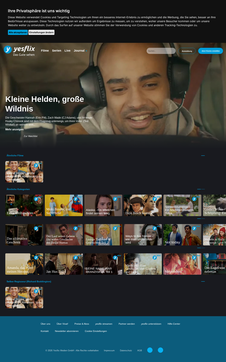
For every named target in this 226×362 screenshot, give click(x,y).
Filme (45, 50)
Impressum (109, 350)
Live (67, 50)
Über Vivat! (62, 323)
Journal (79, 50)
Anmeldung (187, 51)
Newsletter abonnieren (67, 331)
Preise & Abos (81, 323)
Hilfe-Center (174, 323)
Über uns (45, 323)
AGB (139, 350)
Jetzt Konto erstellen (211, 51)
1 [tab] (203, 155)
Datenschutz (126, 350)
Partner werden (127, 323)
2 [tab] (203, 218)
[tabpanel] (24, 171)
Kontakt (45, 331)
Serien (56, 50)
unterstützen (151, 323)
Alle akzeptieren (18, 32)
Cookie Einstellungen (96, 331)
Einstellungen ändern (41, 32)
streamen (103, 323)
